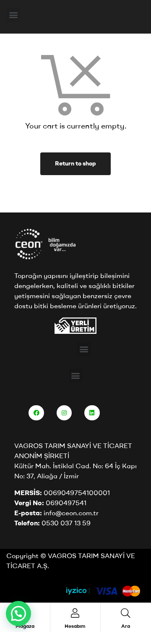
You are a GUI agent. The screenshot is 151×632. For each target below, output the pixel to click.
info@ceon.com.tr (71, 513)
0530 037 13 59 (66, 523)
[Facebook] (36, 412)
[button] (13, 15)
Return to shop (75, 163)
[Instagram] (64, 412)
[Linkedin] (91, 412)
